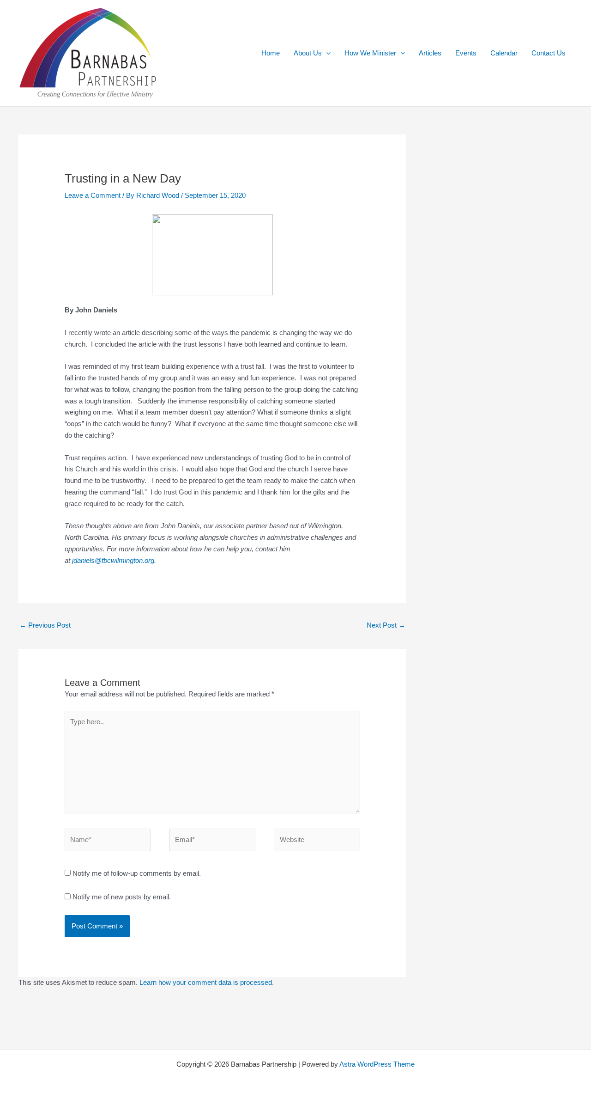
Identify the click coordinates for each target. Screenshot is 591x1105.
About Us (308, 53)
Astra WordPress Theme (377, 1064)
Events (465, 53)
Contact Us (548, 53)
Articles (430, 53)
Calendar (504, 53)
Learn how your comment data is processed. (206, 982)
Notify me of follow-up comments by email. (136, 873)
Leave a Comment (93, 195)
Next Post (386, 625)
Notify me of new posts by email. (121, 897)
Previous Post (45, 625)
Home (270, 53)
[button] (326, 53)
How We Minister (370, 53)
